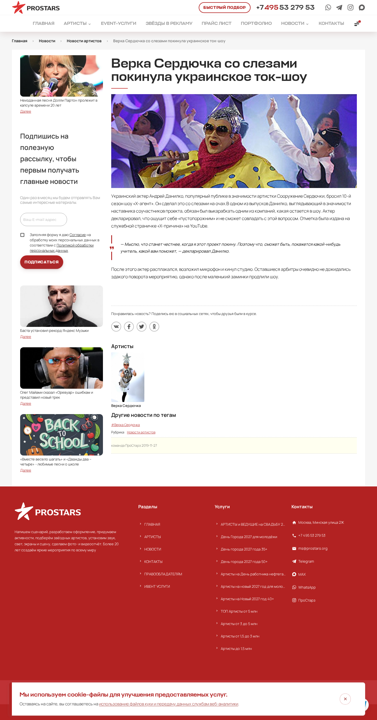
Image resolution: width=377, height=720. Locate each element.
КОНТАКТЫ (153, 561)
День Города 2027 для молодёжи (249, 536)
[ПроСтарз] (350, 7)
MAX (302, 574)
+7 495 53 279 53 (311, 535)
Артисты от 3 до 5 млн (239, 623)
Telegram (306, 561)
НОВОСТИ (152, 549)
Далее (25, 111)
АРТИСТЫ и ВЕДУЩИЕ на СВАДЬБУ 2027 (253, 524)
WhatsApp (307, 587)
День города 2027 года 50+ (244, 561)
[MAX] (362, 7)
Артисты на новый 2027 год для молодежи (253, 586)
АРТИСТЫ (152, 536)
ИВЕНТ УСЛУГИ (157, 586)
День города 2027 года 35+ (244, 549)
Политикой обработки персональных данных (62, 248)
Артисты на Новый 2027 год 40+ (247, 598)
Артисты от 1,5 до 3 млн (240, 636)
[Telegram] (339, 7)
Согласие (78, 234)
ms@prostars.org (313, 548)
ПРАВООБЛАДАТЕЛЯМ (163, 573)
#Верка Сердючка (125, 424)
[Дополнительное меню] (357, 23)
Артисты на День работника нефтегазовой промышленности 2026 (253, 573)
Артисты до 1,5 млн (236, 648)
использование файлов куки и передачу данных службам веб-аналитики (168, 704)
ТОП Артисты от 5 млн (239, 611)
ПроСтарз (306, 600)
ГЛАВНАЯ (152, 524)
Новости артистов (141, 432)
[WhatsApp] (328, 7)
